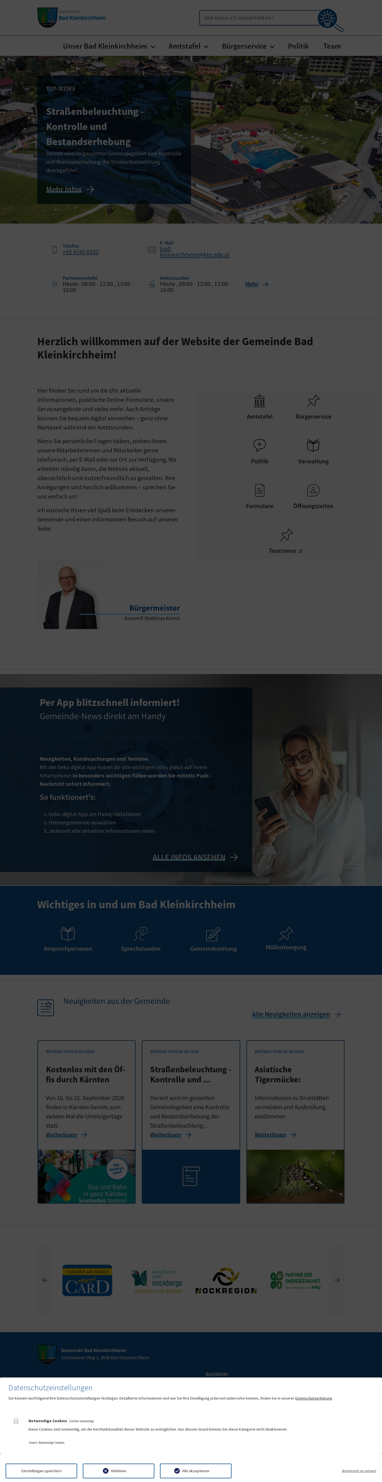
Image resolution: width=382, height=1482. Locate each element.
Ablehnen (118, 1470)
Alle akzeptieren (195, 1470)
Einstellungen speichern (42, 1470)
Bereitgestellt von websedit (359, 1471)
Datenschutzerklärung (313, 1398)
